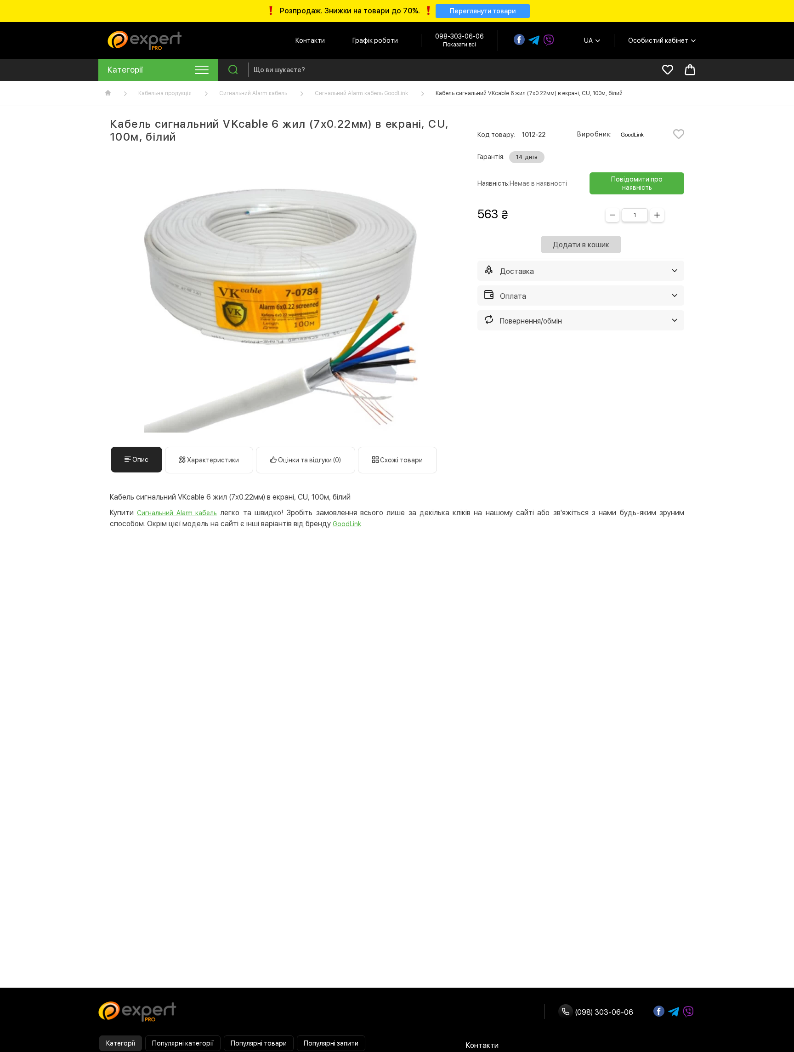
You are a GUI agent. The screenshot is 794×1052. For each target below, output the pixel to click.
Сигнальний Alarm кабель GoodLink (361, 93)
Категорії (120, 1043)
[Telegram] (533, 40)
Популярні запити (331, 1043)
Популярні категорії (183, 1043)
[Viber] (548, 40)
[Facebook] (519, 39)
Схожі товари (401, 460)
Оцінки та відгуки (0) (309, 460)
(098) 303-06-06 (603, 1012)
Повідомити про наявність (637, 183)
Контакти (310, 40)
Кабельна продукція (165, 93)
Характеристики (212, 460)
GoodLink (347, 524)
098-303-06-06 (459, 36)
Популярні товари (259, 1043)
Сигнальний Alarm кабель (253, 93)
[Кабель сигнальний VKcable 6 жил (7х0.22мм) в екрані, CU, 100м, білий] (282, 295)
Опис (139, 459)
